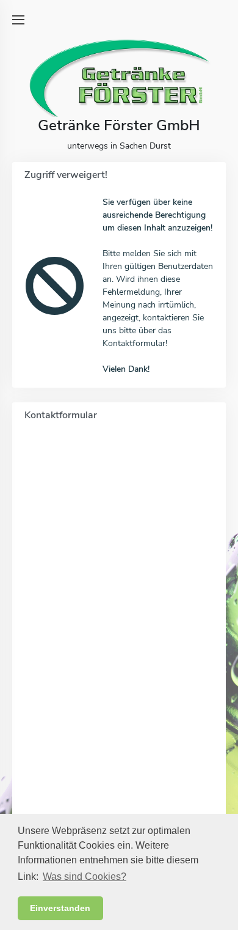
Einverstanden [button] (60, 908)
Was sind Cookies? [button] (84, 876)
